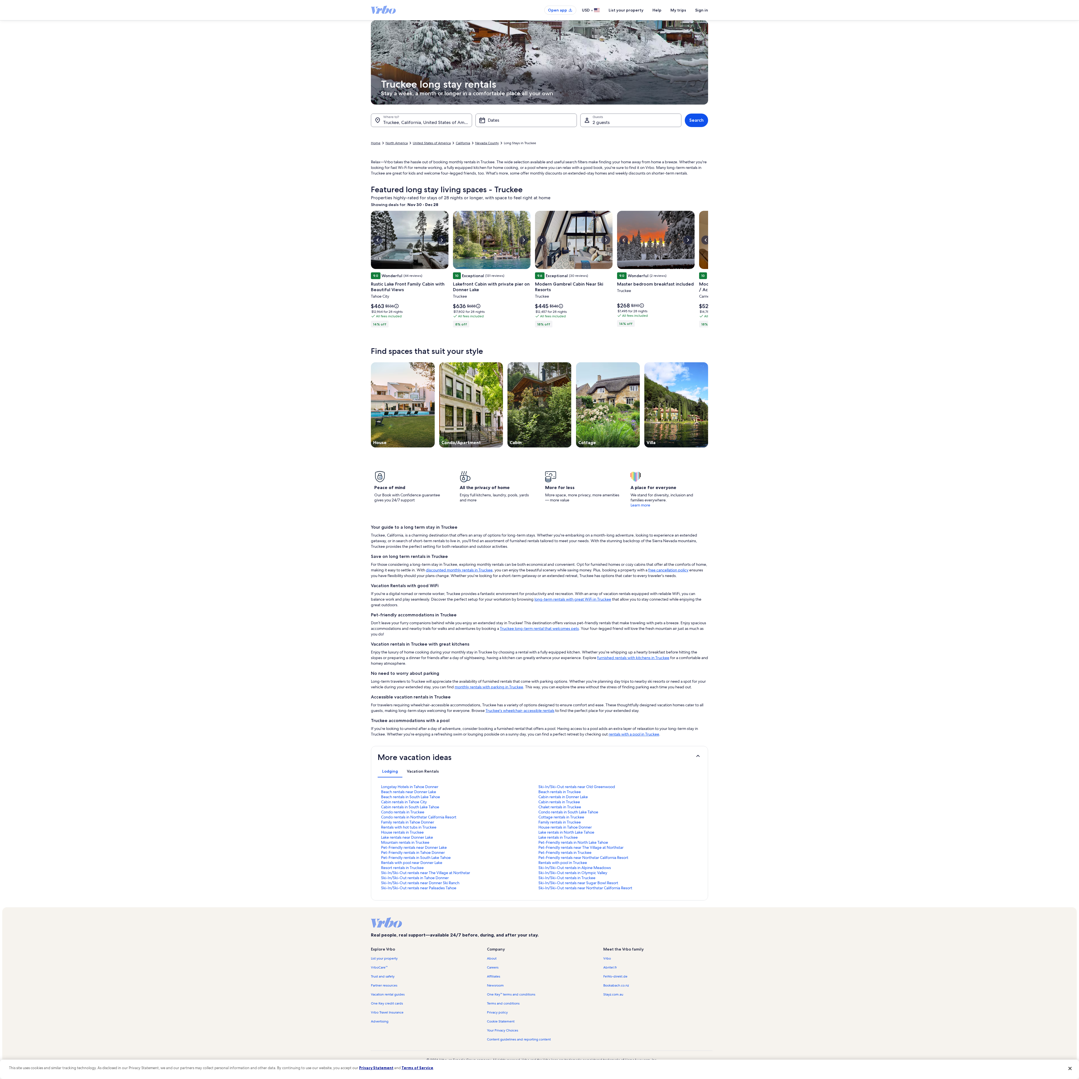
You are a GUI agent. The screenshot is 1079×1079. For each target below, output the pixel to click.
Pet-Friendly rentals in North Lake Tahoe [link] (573, 842)
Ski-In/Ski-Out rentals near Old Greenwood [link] (576, 786)
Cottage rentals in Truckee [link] (561, 817)
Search (696, 120)
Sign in (701, 10)
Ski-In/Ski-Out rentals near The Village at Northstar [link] (425, 872)
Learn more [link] (640, 505)
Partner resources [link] (384, 985)
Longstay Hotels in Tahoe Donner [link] (409, 786)
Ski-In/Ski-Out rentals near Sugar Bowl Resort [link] (578, 882)
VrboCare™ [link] (379, 967)
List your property (626, 10)
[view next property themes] (708, 404)
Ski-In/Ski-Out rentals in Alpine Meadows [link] (574, 867)
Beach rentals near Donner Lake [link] (408, 791)
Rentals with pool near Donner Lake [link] (411, 862)
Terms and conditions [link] (503, 1003)
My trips (678, 10)
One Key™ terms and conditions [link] (511, 994)
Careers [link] (492, 967)
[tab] (390, 771)
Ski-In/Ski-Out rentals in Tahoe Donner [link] (415, 877)
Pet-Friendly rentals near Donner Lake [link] (414, 847)
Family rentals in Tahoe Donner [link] (407, 822)
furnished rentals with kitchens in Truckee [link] (633, 657)
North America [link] (397, 143)
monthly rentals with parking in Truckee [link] (489, 686)
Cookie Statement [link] (500, 1021)
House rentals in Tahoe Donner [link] (565, 827)
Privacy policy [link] (497, 1012)
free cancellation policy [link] (668, 570)
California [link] (463, 143)
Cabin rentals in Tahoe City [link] (404, 801)
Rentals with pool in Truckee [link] (562, 862)
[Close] (1070, 1068)
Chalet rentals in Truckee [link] (559, 806)
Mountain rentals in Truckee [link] (405, 842)
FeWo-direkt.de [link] (615, 976)
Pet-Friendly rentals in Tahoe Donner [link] (413, 852)
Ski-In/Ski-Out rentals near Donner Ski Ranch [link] (420, 882)
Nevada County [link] (487, 143)
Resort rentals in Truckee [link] (402, 867)
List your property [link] (384, 958)
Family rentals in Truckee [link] (559, 822)
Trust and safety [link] (383, 976)
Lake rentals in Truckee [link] (558, 837)
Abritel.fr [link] (610, 967)
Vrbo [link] (607, 958)
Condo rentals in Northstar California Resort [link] (418, 817)
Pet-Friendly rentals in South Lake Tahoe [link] (416, 857)
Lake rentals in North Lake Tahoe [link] (566, 832)
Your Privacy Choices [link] (502, 1030)
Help (656, 10)
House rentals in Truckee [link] (402, 832)
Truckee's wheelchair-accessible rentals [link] (520, 710)
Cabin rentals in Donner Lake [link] (563, 796)
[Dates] (526, 120)
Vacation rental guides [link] (388, 994)
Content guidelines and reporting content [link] (519, 1039)
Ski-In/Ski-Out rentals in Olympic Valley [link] (572, 872)
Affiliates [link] (493, 976)
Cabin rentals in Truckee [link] (559, 801)
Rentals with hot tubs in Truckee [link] (408, 827)
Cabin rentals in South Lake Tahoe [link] (410, 806)
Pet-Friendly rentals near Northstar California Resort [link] (583, 857)
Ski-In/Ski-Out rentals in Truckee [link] (566, 877)
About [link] (492, 958)
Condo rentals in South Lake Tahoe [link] (568, 812)
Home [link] (375, 143)
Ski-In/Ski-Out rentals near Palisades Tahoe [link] (418, 887)
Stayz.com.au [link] (613, 994)
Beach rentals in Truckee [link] (559, 791)
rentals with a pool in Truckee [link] (634, 734)
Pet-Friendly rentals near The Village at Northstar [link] (581, 847)
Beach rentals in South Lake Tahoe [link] (410, 796)
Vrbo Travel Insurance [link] (387, 1012)
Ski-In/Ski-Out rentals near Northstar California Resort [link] (585, 887)
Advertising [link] (379, 1021)
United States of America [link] (432, 143)
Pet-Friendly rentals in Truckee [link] (564, 852)
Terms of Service (417, 1068)
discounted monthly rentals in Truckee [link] (459, 570)
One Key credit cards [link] (387, 1003)
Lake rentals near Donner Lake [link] (407, 837)
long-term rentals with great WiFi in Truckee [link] (572, 599)
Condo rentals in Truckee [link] (402, 812)
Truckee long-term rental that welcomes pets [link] (539, 628)
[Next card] (708, 270)
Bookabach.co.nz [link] (616, 985)
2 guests (601, 122)
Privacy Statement (376, 1068)
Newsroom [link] (495, 985)
